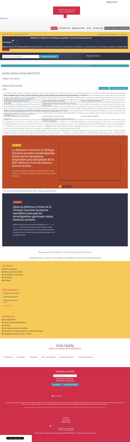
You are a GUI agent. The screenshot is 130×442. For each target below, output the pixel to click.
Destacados (8, 277)
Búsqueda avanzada (93, 56)
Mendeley (16, 227)
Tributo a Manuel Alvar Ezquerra (117, 28)
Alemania (83, 95)
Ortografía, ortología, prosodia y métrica (17, 334)
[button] (5, 162)
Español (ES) (113, 2)
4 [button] (69, 186)
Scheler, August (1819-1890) (47, 191)
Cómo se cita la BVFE (19, 34)
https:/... (5, 302)
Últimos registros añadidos (13, 272)
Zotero (50, 225)
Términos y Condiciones (66, 381)
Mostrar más (7, 306)
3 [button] (66, 186)
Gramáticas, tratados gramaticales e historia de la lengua (23, 331)
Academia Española (10, 297)
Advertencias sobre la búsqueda (107, 34)
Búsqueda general (48, 56)
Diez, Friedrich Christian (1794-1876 (24, 191)
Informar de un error (118, 88)
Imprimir (103, 88)
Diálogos (7, 325)
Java (123, 34)
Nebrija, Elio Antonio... (11, 293)
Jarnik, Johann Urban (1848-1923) (18, 101)
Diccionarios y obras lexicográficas (22, 99)
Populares (7, 280)
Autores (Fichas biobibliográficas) (15, 322)
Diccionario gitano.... (11, 300)
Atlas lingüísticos (10, 320)
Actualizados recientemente (13, 275)
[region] (65, 161)
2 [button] (63, 186)
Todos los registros (10, 269)
